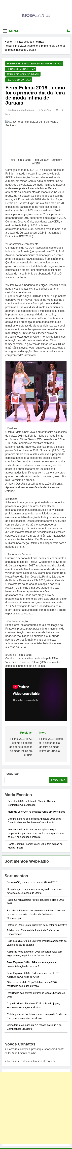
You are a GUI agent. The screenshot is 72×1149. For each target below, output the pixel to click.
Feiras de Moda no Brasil (23, 74)
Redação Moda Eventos (21, 110)
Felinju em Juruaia (19, 79)
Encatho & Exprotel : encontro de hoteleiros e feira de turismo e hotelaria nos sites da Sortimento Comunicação (36, 914)
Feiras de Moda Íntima (21, 69)
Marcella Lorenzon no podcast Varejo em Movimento (36, 811)
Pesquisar (12, 773)
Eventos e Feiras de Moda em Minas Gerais (34, 63)
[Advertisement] (36, 1108)
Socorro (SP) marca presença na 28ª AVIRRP (32, 882)
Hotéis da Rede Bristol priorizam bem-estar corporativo (37, 924)
